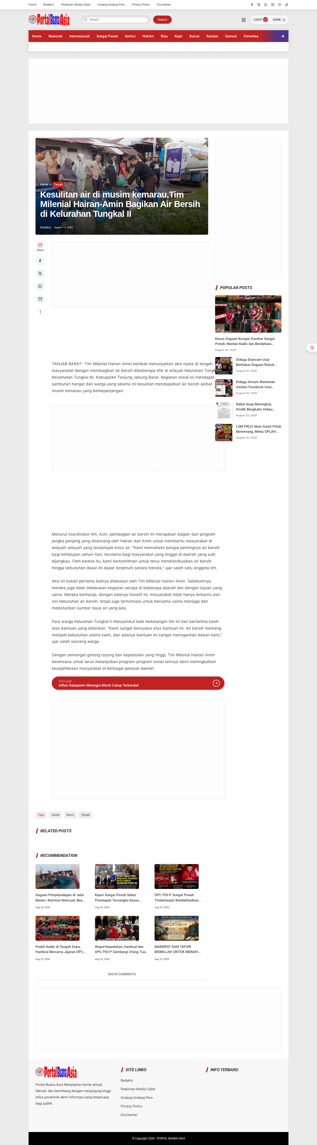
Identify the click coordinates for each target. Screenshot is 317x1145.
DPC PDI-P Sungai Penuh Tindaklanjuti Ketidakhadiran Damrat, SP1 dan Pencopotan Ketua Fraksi (177, 898)
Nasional (55, 36)
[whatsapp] (266, 5)
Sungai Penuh (107, 36)
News (70, 814)
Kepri (178, 36)
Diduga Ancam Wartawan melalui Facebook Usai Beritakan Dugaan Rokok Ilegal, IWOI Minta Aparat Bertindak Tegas (255, 385)
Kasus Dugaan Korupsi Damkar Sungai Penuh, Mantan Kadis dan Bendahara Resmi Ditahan (245, 342)
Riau (164, 36)
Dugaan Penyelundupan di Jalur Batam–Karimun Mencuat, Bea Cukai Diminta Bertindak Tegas (60, 898)
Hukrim (148, 36)
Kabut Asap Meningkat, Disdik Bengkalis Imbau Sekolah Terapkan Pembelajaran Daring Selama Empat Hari (258, 407)
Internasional (79, 36)
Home (32, 4)
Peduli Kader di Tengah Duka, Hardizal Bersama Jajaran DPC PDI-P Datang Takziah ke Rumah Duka (61, 950)
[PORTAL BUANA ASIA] (49, 19)
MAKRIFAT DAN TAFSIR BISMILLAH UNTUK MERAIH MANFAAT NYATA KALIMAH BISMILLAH (176, 950)
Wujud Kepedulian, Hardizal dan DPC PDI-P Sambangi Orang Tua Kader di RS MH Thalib (120, 950)
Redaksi (48, 4)
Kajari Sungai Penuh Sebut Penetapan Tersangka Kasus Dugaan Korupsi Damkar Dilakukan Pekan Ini (117, 898)
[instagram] (273, 5)
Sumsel (231, 36)
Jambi (55, 814)
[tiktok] (286, 5)
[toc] (312, 348)
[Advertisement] (158, 91)
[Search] (243, 19)
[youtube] (279, 5)
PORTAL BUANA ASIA (171, 1138)
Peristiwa (251, 36)
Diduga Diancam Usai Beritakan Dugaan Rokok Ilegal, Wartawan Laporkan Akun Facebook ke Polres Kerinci (256, 363)
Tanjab (58, 184)
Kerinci (130, 36)
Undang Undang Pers (111, 4)
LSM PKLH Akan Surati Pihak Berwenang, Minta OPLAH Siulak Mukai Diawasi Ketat (258, 429)
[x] (259, 5)
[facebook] (252, 5)
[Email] (40, 299)
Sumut (194, 36)
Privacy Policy (141, 4)
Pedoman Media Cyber (76, 4)
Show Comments (122, 974)
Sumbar (212, 36)
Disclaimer (164, 4)
